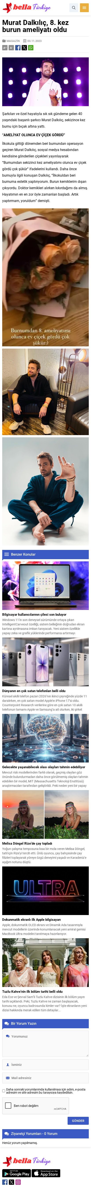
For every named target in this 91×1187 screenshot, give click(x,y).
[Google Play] (16, 1175)
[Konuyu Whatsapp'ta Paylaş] (30, 47)
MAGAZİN (13, 41)
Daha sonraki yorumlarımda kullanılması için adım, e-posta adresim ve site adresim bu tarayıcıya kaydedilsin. (45, 1091)
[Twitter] (11, 1182)
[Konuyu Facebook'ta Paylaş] (18, 47)
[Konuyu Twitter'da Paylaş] (24, 47)
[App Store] (46, 1175)
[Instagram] (18, 1182)
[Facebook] (5, 1182)
